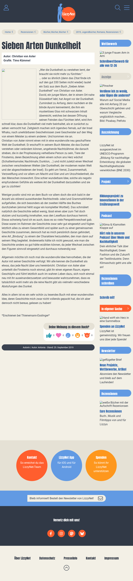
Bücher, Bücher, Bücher (54, 32)
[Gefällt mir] (49, 335)
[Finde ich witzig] (77, 335)
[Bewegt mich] (58, 335)
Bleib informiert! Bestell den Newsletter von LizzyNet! (62, 498)
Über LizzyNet (22, 558)
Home (8, 32)
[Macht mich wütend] (87, 335)
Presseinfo (70, 558)
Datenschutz (47, 558)
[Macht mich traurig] (68, 335)
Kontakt (91, 558)
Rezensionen (27, 32)
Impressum (111, 558)
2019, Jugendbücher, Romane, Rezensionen (97, 32)
